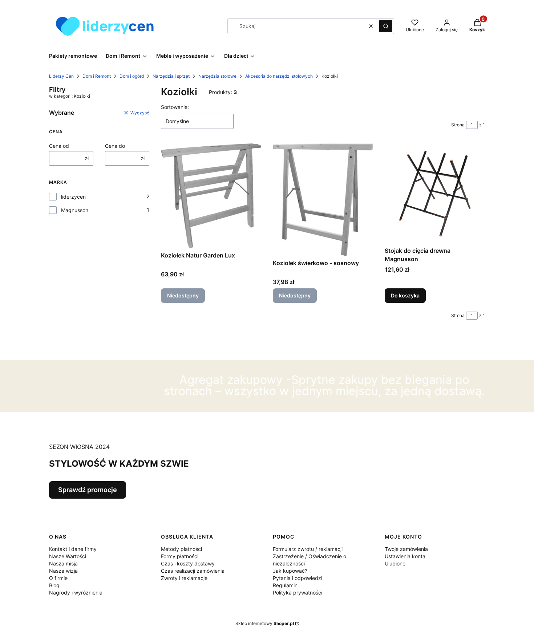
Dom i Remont (96, 76)
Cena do (115, 146)
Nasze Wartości (67, 556)
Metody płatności (181, 549)
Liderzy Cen (61, 76)
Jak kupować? (290, 571)
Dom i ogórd (132, 76)
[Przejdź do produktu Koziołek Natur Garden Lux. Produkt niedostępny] (211, 195)
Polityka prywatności (297, 592)
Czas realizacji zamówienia (192, 571)
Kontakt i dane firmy (73, 549)
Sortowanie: (175, 107)
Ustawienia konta (405, 556)
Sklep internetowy (264, 623)
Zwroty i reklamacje (184, 578)
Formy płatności (179, 556)
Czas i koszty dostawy (188, 563)
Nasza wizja (63, 571)
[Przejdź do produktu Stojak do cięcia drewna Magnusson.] (435, 193)
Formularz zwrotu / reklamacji (308, 549)
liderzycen (73, 197)
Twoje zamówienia (406, 549)
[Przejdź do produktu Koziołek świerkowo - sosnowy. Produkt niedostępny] (323, 199)
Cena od (59, 146)
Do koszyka (405, 295)
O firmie (58, 578)
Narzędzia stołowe (217, 76)
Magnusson (74, 210)
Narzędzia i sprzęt (171, 76)
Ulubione (395, 563)
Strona (458, 124)
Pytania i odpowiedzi (297, 578)
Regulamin (285, 585)
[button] (385, 26)
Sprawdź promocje (87, 490)
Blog (54, 585)
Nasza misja (63, 563)
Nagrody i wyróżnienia (75, 592)
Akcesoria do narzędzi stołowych (279, 76)
